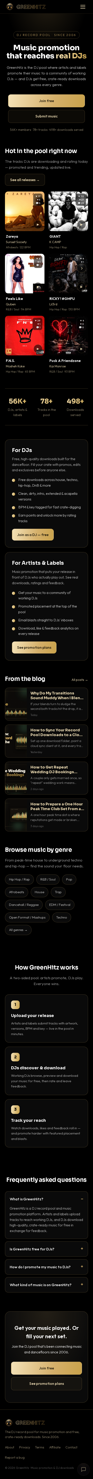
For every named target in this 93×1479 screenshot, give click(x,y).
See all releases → (25, 179)
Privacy (24, 1447)
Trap (58, 892)
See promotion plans (34, 647)
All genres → (18, 930)
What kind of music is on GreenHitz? (41, 1284)
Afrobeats (16, 892)
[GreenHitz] (26, 7)
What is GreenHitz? (26, 1199)
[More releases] (81, 268)
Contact (71, 1447)
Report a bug (15, 1457)
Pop (69, 879)
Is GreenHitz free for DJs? (32, 1249)
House (39, 892)
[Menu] (83, 6)
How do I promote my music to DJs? (40, 1266)
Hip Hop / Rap (19, 879)
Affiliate (54, 1447)
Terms (39, 1447)
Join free (46, 100)
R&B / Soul (48, 879)
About (9, 1447)
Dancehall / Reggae (24, 904)
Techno (61, 917)
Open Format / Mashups (27, 917)
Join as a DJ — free (33, 534)
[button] (38, 224)
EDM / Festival (59, 904)
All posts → (80, 680)
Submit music (46, 116)
